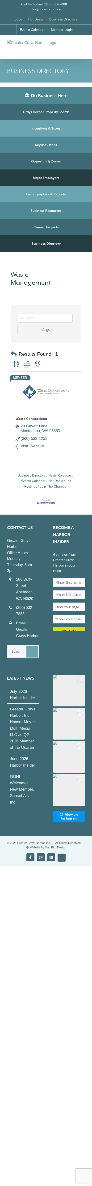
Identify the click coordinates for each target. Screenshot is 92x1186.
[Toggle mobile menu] (83, 44)
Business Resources (46, 211)
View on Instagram (69, 816)
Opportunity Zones (46, 161)
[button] (14, 354)
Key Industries (46, 145)
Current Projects (46, 227)
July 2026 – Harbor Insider (22, 694)
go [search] (48, 329)
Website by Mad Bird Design (48, 847)
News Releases (59, 475)
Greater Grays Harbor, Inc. (33, 843)
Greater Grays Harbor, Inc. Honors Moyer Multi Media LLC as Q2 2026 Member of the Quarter (22, 728)
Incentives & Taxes (46, 128)
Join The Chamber (54, 486)
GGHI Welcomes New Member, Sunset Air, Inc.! (22, 789)
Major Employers (46, 178)
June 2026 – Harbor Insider (22, 762)
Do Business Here (49, 95)
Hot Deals (55, 481)
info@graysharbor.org (46, 9)
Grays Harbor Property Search (46, 112)
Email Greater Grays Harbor (27, 629)
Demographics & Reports (46, 194)
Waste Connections (31, 419)
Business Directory (46, 243)
